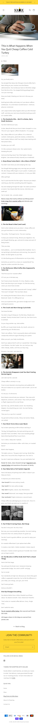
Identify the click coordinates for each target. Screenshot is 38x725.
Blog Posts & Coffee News (11, 696)
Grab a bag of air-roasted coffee (11, 201)
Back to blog (20, 626)
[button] (3, 10)
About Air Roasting (9, 700)
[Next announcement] (35, 2)
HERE (13, 678)
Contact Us (7, 704)
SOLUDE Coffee (16, 721)
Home (5, 688)
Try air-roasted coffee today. (10, 611)
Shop (5, 692)
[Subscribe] (32, 647)
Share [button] (5, 61)
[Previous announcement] (3, 2)
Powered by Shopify (24, 721)
